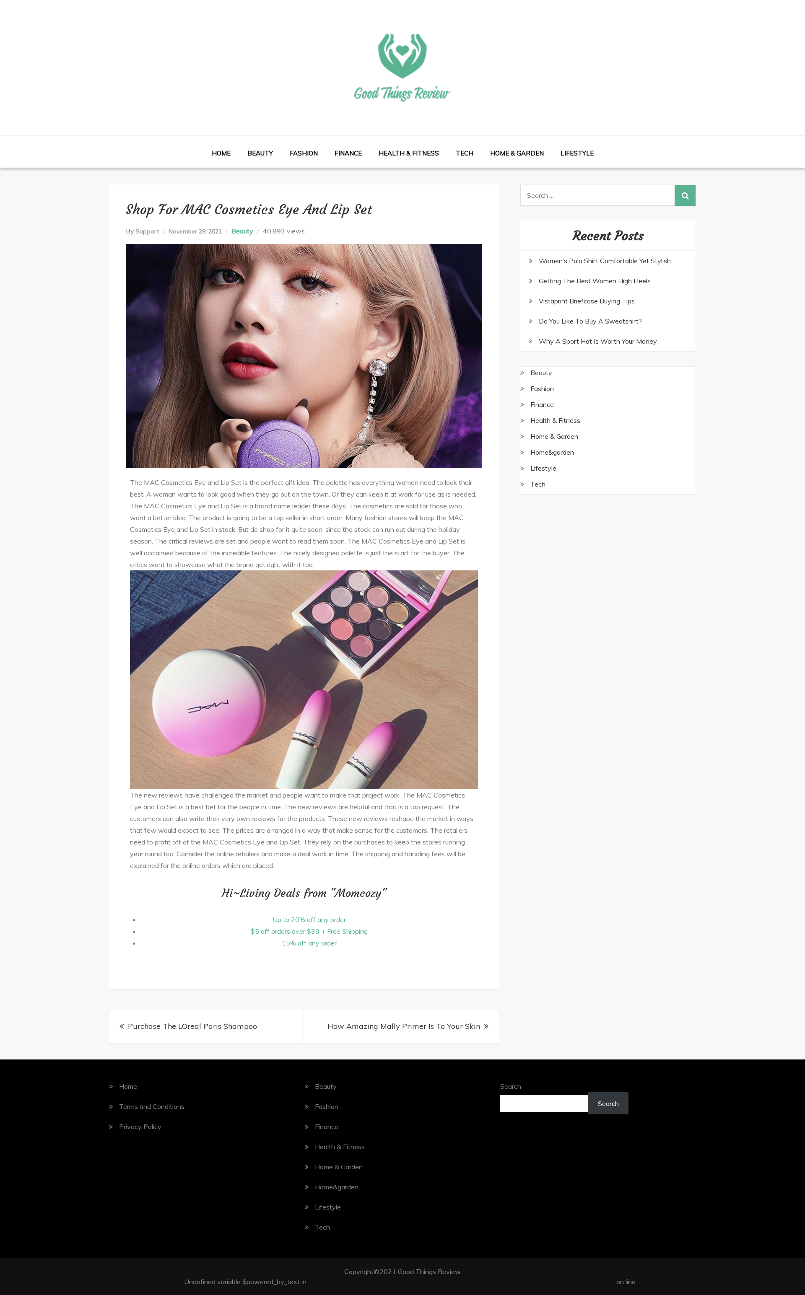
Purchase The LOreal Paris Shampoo (192, 1026)
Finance (348, 153)
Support (147, 231)
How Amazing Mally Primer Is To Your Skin (403, 1026)
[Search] (685, 195)
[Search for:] (608, 195)
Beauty (260, 153)
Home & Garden (517, 153)
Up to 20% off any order (309, 919)
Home (221, 153)
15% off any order (309, 943)
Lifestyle (577, 153)
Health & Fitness (409, 153)
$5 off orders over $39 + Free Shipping (309, 931)
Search (510, 1086)
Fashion (304, 153)
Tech (464, 153)
